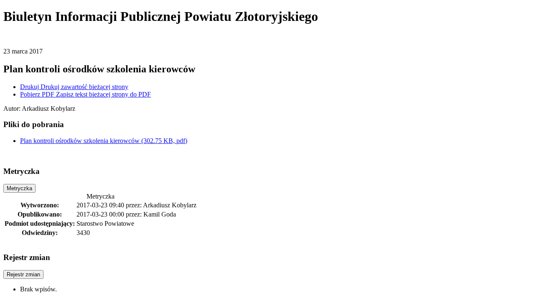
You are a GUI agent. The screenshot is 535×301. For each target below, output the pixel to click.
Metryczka (19, 188)
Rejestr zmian (23, 274)
